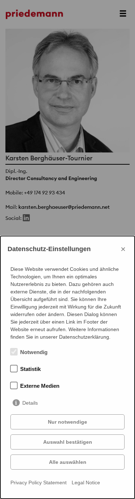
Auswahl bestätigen (67, 442)
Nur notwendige (67, 422)
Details (30, 403)
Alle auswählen (67, 462)
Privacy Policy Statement (38, 482)
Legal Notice (86, 482)
